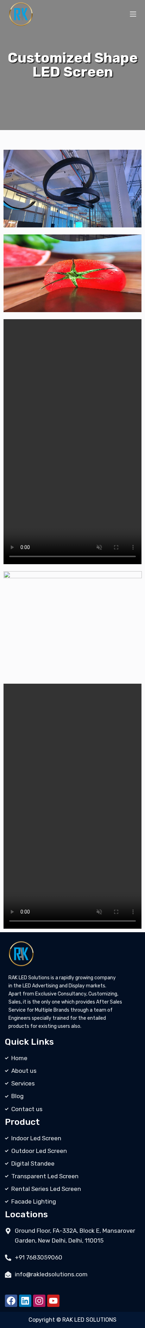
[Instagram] (39, 1301)
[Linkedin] (25, 1301)
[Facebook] (11, 1301)
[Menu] (133, 14)
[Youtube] (53, 1301)
